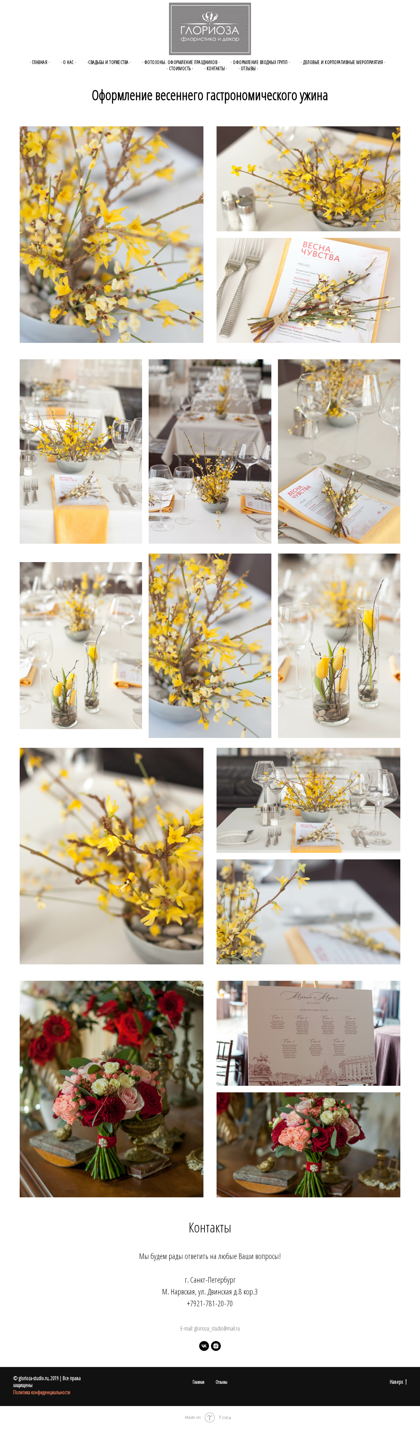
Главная (198, 1382)
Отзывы (221, 1382)
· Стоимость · (180, 68)
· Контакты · (215, 68)
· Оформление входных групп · (260, 62)
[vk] (204, 1346)
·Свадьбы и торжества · (109, 62)
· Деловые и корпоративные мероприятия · (343, 62)
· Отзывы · (248, 68)
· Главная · (40, 62)
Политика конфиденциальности (41, 1392)
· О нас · (68, 62)
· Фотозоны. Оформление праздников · (181, 62)
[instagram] (216, 1346)
